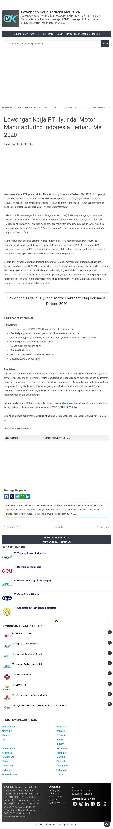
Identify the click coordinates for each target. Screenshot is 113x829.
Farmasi (60, 735)
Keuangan (7, 752)
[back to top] (107, 824)
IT (3, 744)
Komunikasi (8, 757)
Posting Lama (103, 527)
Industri (60, 744)
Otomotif (61, 761)
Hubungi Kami (55, 793)
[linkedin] (87, 804)
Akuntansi (61, 726)
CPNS (69, 34)
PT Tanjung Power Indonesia (25, 644)
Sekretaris (61, 770)
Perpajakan (62, 765)
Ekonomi (6, 735)
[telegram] (75, 804)
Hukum (60, 739)
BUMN (60, 34)
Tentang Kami (55, 790)
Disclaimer (54, 799)
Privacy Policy (55, 796)
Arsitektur (7, 731)
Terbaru (17, 34)
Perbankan (7, 765)
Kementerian (8, 748)
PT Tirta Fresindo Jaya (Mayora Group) (30, 695)
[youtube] (105, 804)
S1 (44, 34)
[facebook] (93, 804)
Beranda (59, 527)
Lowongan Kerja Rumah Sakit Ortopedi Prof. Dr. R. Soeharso (39, 705)
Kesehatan (61, 748)
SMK (32, 34)
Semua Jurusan (10, 774)
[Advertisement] (56, 75)
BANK (51, 34)
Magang (60, 757)
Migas (5, 761)
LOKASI (96, 34)
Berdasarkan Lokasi (56, 537)
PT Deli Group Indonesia (23, 633)
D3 (39, 34)
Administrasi (8, 726)
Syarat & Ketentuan (57, 803)
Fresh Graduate (82, 34)
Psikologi (7, 770)
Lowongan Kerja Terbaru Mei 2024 (50, 12)
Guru (4, 739)
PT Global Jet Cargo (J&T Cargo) (27, 654)
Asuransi (60, 731)
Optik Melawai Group (21, 674)
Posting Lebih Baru (12, 527)
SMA (25, 34)
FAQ (73, 787)
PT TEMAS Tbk (19, 685)
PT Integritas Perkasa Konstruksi (27, 664)
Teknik (59, 774)
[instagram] (81, 804)
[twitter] (99, 804)
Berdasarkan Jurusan (57, 542)
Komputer (61, 752)
